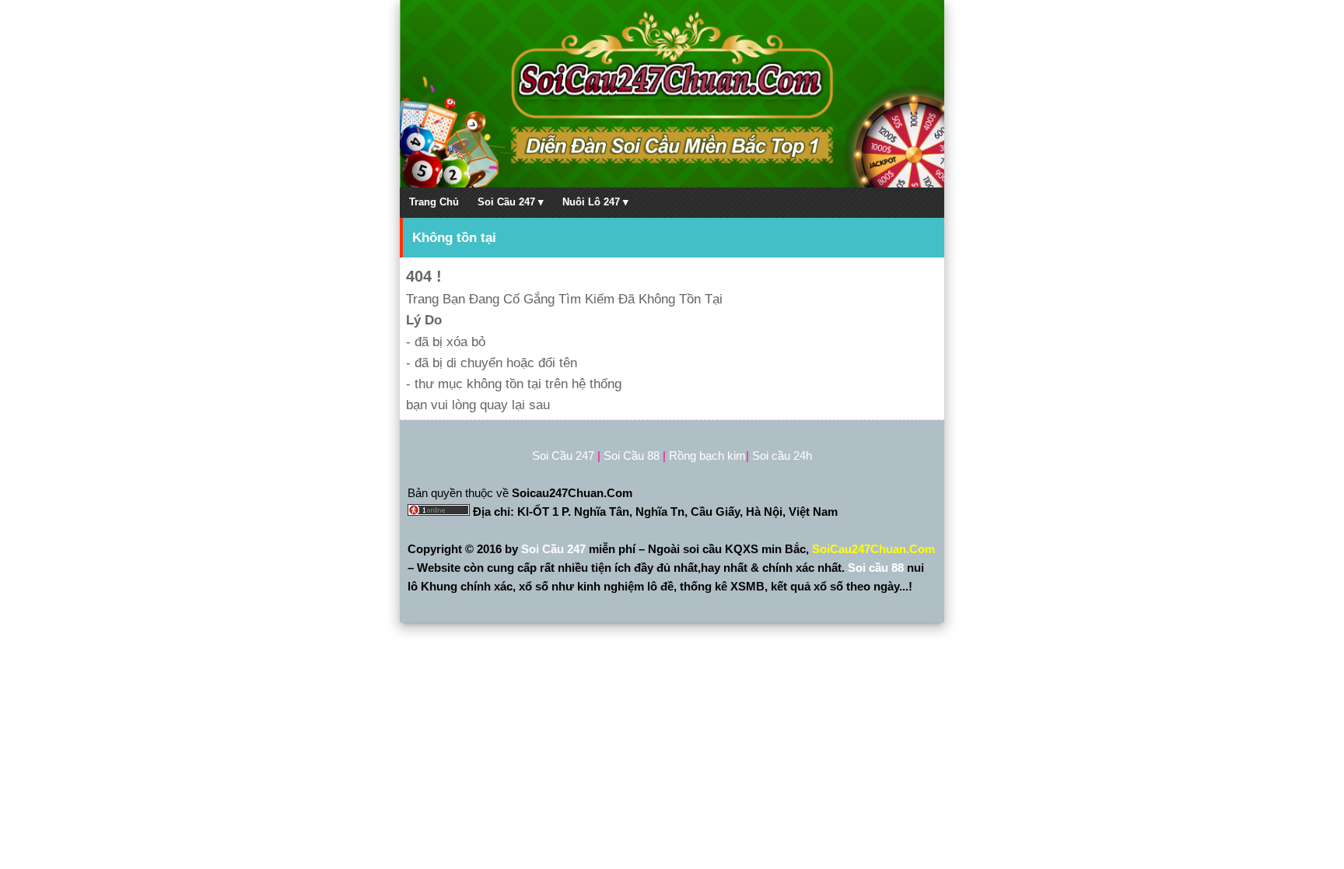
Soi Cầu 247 (555, 548)
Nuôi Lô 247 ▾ (595, 202)
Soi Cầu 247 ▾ (511, 202)
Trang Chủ (434, 202)
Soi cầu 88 (876, 567)
